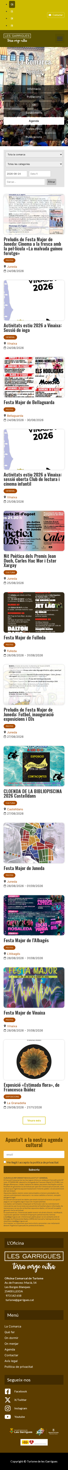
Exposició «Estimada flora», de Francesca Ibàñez (31, 1087)
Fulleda (12, 651)
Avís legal (11, 1361)
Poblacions (34, 96)
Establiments (34, 112)
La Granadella (16, 1103)
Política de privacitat (19, 1366)
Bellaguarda (15, 415)
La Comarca (13, 1326)
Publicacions (34, 137)
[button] (59, 38)
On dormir (11, 1338)
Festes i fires (34, 129)
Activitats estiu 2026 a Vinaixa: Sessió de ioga (33, 327)
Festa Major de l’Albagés (26, 940)
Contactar (11, 1355)
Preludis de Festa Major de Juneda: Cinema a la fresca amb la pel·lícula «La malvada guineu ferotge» (33, 246)
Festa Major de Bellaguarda (29, 402)
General (10, 337)
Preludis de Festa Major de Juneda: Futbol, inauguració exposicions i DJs (29, 714)
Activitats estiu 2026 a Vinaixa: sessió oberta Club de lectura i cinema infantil (33, 479)
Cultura (10, 572)
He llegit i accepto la (33, 1162)
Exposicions (12, 1096)
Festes (9, 260)
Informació (34, 89)
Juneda (12, 266)
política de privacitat (46, 1162)
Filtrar (51, 181)
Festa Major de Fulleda (25, 637)
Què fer (10, 1332)
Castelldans (15, 809)
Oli (34, 105)
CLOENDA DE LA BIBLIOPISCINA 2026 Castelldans (33, 793)
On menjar (11, 1343)
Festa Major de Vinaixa (24, 1012)
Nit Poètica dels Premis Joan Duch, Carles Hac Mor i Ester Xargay (30, 560)
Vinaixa (12, 343)
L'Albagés (13, 954)
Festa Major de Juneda (24, 867)
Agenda (34, 121)
